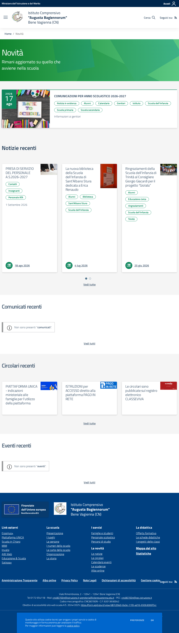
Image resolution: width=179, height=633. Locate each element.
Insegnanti (14, 191)
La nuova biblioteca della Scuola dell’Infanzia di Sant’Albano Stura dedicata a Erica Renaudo (79, 179)
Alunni (87, 103)
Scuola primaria (65, 110)
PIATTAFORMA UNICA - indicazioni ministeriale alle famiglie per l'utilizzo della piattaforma (21, 395)
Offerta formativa (146, 533)
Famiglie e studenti (102, 533)
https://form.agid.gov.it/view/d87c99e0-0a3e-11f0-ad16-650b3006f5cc (118, 605)
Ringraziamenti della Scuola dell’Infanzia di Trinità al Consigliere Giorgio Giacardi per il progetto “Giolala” (140, 177)
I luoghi (50, 537)
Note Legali (89, 580)
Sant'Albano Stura (77, 203)
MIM (4, 546)
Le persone (52, 541)
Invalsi (5, 550)
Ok (152, 620)
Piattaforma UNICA (13, 537)
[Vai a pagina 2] (90, 278)
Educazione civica (137, 199)
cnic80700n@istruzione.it (66, 597)
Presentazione (54, 533)
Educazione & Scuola (14, 558)
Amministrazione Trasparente (19, 580)
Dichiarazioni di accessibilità (119, 580)
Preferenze (137, 620)
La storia (51, 558)
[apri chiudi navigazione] (5, 18)
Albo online (97, 570)
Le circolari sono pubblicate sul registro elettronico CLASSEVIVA (141, 393)
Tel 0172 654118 (36, 597)
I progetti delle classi (148, 541)
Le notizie (96, 554)
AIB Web (7, 554)
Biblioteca (88, 196)
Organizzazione (55, 554)
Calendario (103, 103)
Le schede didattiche (148, 537)
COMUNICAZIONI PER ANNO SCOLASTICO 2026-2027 (90, 96)
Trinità (131, 219)
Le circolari (97, 558)
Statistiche (143, 553)
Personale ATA (15, 197)
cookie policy (73, 626)
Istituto (136, 103)
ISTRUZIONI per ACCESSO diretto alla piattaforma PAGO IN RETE (81, 393)
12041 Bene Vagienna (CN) (106, 594)
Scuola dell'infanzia (158, 103)
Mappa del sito (146, 548)
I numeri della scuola (58, 546)
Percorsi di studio (101, 541)
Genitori (121, 103)
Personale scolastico (103, 537)
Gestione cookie (150, 580)
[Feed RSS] (175, 17)
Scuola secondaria (90, 110)
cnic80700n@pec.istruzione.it (136, 597)
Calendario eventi (101, 562)
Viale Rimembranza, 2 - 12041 (74, 594)
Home (8, 34)
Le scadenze (98, 566)
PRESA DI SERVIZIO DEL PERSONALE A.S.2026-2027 (20, 173)
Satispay (7, 562)
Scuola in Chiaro (11, 541)
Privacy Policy (69, 580)
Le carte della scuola (58, 550)
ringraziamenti (135, 206)
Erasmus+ (7, 533)
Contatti (12, 184)
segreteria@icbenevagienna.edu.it (97, 597)
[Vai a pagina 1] (86, 278)
